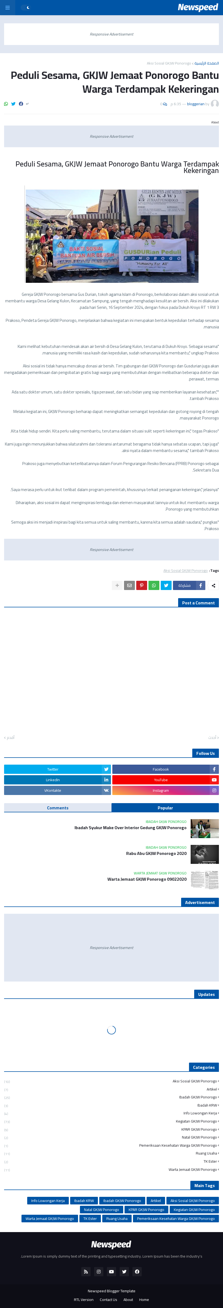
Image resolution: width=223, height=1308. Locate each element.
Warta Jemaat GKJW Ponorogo (110, 1169)
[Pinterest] (141, 585)
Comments (58, 808)
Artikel (110, 1089)
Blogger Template (121, 1290)
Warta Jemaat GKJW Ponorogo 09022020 (147, 879)
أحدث (212, 737)
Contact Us (108, 1300)
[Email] (129, 585)
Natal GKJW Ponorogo (110, 1137)
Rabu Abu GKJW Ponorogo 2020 (156, 853)
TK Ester (110, 1161)
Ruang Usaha (110, 1153)
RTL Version (84, 1300)
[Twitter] (13, 104)
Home (144, 1300)
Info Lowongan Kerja (110, 1113)
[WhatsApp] (6, 104)
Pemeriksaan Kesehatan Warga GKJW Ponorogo (110, 1145)
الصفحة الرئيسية (206, 63)
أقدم (10, 737)
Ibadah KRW (110, 1105)
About (128, 1300)
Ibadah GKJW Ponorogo (110, 1097)
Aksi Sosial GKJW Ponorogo (169, 63)
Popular (165, 808)
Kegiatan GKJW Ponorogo (110, 1121)
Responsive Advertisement (111, 34)
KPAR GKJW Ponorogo (110, 1129)
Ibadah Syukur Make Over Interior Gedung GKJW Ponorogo (131, 828)
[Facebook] (21, 104)
